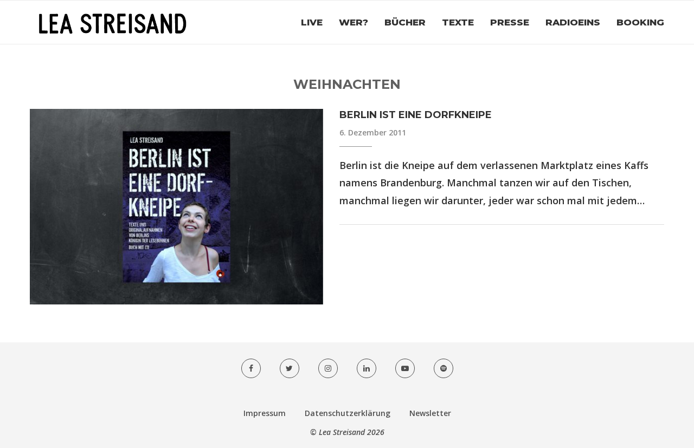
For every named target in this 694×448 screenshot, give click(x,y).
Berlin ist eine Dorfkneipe (415, 115)
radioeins (572, 22)
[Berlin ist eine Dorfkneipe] (176, 206)
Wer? (353, 22)
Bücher (405, 22)
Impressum (264, 413)
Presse (509, 22)
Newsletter (430, 413)
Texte (458, 22)
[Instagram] (328, 368)
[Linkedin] (366, 368)
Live (312, 22)
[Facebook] (251, 368)
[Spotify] (443, 368)
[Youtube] (405, 368)
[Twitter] (289, 368)
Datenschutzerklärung (347, 413)
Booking (640, 22)
